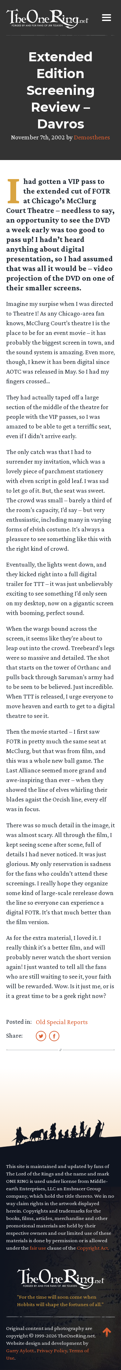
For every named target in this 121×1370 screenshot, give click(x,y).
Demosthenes (92, 137)
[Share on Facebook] (54, 1036)
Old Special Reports (62, 1021)
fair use (38, 1248)
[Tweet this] (41, 1036)
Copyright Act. (93, 1248)
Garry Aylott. (20, 1350)
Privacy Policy (52, 1350)
